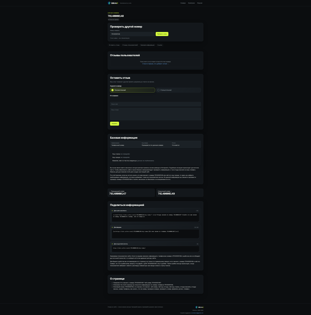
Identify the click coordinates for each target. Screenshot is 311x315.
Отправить (114, 123)
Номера (183, 3)
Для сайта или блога (120, 210)
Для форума (117, 227)
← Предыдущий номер (117, 192)
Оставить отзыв (114, 45)
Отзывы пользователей (130, 45)
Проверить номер (162, 34)
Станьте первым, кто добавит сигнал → (155, 64)
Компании (191, 3)
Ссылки (159, 45)
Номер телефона (114, 30)
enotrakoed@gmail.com (197, 313)
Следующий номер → (166, 192)
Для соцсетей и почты (121, 244)
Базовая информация (147, 45)
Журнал (199, 3)
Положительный (120, 90)
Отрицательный (165, 90)
